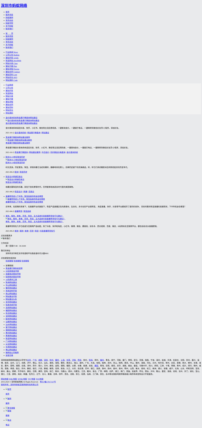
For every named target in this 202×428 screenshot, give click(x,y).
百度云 (31, 192)
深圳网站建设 (11, 316)
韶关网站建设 (11, 319)
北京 (29, 360)
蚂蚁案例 (9, 18)
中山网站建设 (11, 285)
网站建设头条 (11, 299)
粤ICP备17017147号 (48, 382)
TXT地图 (31, 379)
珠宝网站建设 (11, 339)
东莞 (68, 360)
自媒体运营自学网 (13, 274)
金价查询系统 (20, 133)
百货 (32, 231)
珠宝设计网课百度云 (14, 177)
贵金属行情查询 (33, 133)
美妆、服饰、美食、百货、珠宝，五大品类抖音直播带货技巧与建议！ (35, 216)
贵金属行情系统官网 (14, 268)
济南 (74, 360)
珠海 (91, 360)
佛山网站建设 (11, 350)
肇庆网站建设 (11, 288)
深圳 (46, 360)
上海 (63, 360)
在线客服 (9, 261)
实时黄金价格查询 (57, 152)
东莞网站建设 (11, 347)
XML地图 (13, 379)
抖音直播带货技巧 (47, 231)
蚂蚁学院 (9, 23)
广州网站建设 (11, 341)
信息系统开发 (11, 305)
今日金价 (45, 152)
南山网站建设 (11, 294)
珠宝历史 (23, 172)
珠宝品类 (27, 211)
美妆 (16, 231)
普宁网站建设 (11, 327)
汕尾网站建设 (11, 322)
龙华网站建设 (11, 302)
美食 (27, 231)
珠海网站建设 (11, 282)
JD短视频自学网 (12, 271)
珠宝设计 (18, 192)
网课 (25, 192)
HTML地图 (22, 379)
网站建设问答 (11, 296)
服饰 (21, 231)
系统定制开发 (11, 291)
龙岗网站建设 (11, 308)
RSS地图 (39, 379)
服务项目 (9, 15)
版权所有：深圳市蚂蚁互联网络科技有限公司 (19, 385)
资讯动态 (9, 20)
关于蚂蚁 (9, 26)
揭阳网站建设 (11, 330)
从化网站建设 (11, 344)
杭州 (51, 360)
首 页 (9, 34)
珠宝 (37, 231)
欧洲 (16, 172)
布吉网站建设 (11, 313)
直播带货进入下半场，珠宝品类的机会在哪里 (24, 196)
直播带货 (18, 211)
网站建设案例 (34, 152)
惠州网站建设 (11, 333)
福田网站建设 (11, 310)
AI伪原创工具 (11, 280)
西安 (79, 360)
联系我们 (9, 29)
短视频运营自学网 (13, 277)
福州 (102, 360)
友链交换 (9, 355)
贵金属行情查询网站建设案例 (18, 137)
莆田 (96, 366)
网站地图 (4, 379)
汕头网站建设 (11, 325)
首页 (7, 12)
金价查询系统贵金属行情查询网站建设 (21, 118)
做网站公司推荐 (12, 353)
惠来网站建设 (11, 336)
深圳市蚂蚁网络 (14, 5)
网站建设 (45, 133)
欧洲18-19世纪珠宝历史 (15, 157)
